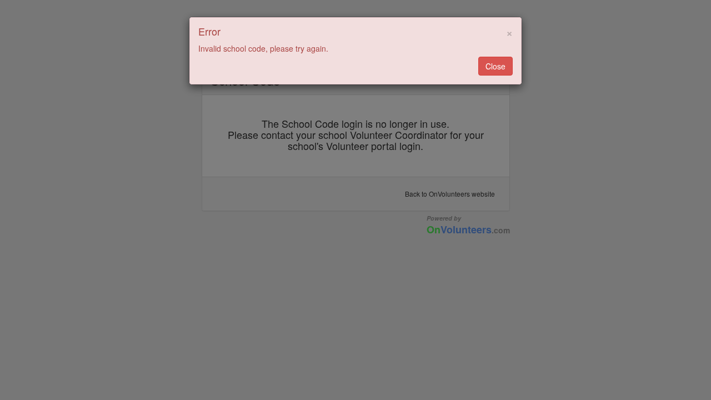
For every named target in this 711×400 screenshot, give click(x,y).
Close (495, 66)
